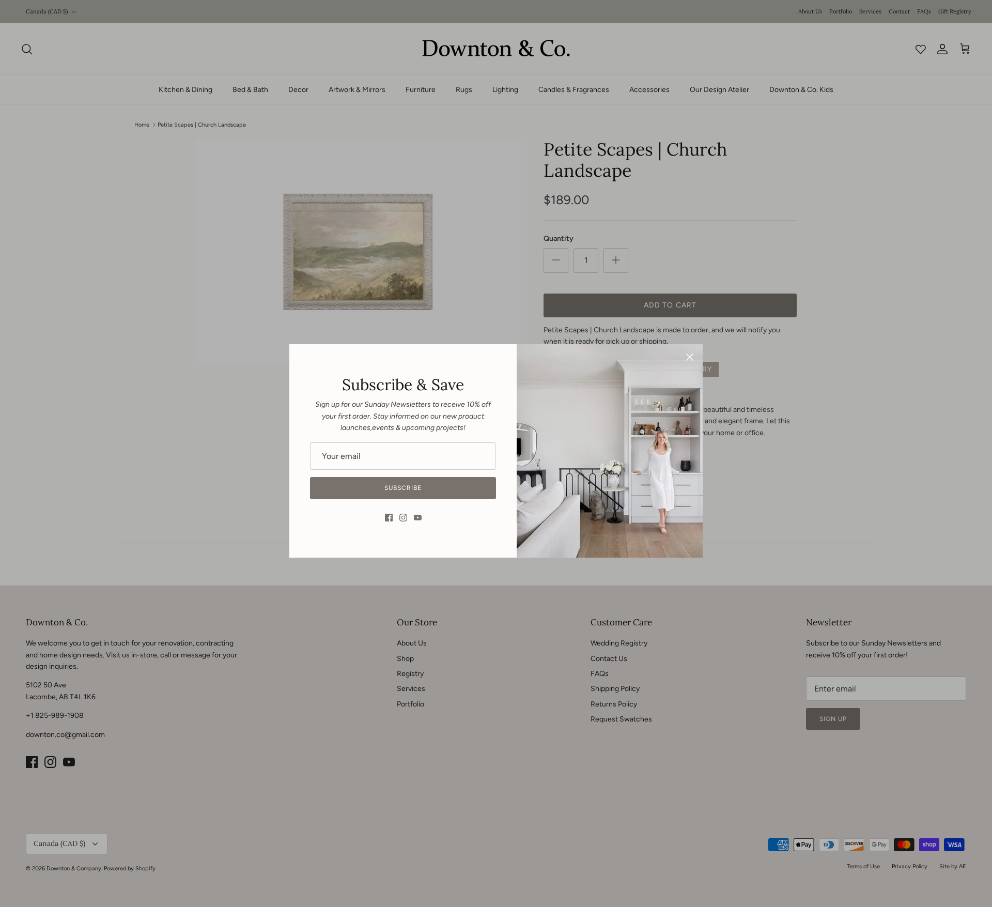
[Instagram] (403, 517)
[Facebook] (389, 517)
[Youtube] (418, 517)
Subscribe (403, 487)
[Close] (689, 357)
